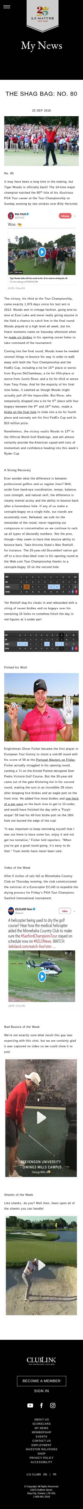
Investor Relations (41, 1449)
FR (54, 1474)
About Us (41, 1419)
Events (41, 1436)
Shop (41, 1453)
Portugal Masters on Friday (55, 759)
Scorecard (41, 1423)
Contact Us (41, 1440)
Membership (41, 1432)
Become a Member (42, 1381)
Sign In (41, 1391)
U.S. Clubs (34, 1474)
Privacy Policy (42, 1457)
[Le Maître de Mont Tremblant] (42, 16)
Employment (41, 1445)
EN (45, 1474)
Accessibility (41, 1462)
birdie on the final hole (20, 412)
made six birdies (20, 337)
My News (41, 1428)
